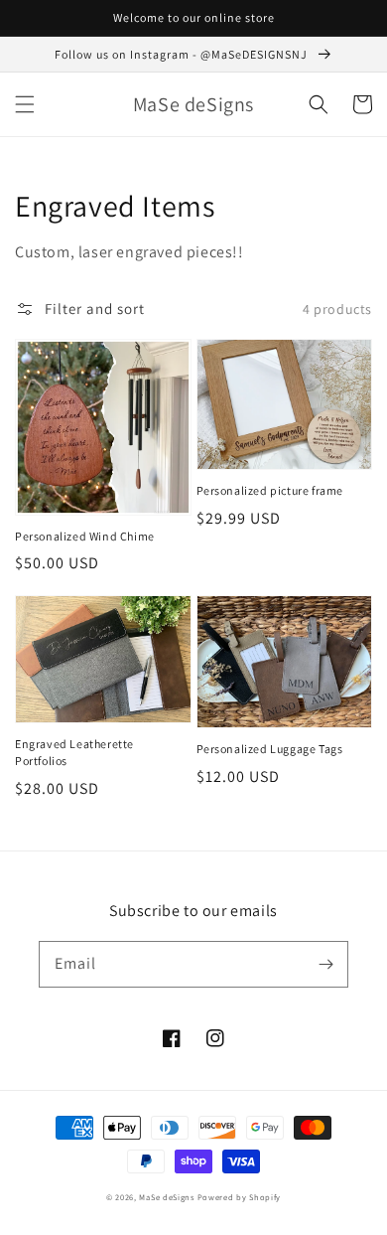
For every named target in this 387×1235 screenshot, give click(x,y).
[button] (25, 104)
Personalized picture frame (270, 490)
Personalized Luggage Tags (269, 748)
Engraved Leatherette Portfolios (74, 752)
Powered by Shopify (239, 1196)
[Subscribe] (325, 964)
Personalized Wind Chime (85, 536)
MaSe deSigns (166, 1196)
